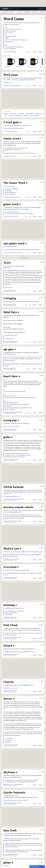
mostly (10, 608)
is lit (11, 82)
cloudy (27, 78)
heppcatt (12, 197)
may (9, 24)
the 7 (6, 575)
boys (9, 194)
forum (11, 125)
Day (26, 516)
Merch (41, 51)
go (6, 128)
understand (7, 570)
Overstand (5, 577)
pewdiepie (22, 148)
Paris (22, 780)
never (11, 194)
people (23, 391)
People (8, 214)
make (27, 649)
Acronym (5, 266)
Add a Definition (34, 12)
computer (7, 384)
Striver (4, 744)
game (12, 41)
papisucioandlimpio (12, 85)
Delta (4, 775)
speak (8, 246)
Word (6, 82)
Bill (5, 364)
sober (12, 630)
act (6, 301)
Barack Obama (8, 740)
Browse (11, 12)
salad (6, 327)
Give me (6, 800)
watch (14, 354)
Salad (6, 338)
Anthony (6, 732)
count (29, 125)
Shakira (27, 554)
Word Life (25, 115)
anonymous (9, 654)
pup (15, 426)
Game (8, 82)
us (17, 652)
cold (18, 329)
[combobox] (25, 9)
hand (18, 80)
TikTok (4, 490)
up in (14, 335)
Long (15, 266)
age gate (5, 368)
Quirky (4, 795)
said (13, 338)
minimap (4, 617)
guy (21, 714)
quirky (27, 797)
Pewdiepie (7, 150)
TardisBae (9, 690)
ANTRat (10, 131)
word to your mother (34, 115)
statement (17, 570)
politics (35, 727)
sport (23, 839)
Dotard (4, 654)
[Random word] (37, 8)
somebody (13, 209)
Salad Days (5, 341)
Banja (9, 368)
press (12, 442)
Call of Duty (23, 209)
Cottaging (5, 304)
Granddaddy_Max (14, 252)
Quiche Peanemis (6, 803)
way (41, 78)
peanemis (15, 800)
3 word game (13, 113)
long (17, 649)
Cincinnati (10, 845)
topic (12, 570)
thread (5, 125)
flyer (29, 775)
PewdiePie (7, 249)
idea (35, 573)
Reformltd (11, 559)
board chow (5, 412)
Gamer (4, 246)
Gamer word (21, 113)
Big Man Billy (11, 216)
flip (30, 685)
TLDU (4, 290)
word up (11, 115)
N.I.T (9, 51)
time (38, 249)
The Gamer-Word (29, 113)
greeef (9, 304)
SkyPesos (5, 784)
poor (10, 777)
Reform (18, 552)
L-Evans (7, 290)
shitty (5, 866)
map (5, 608)
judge (20, 143)
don (16, 782)
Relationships (27, 12)
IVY (28, 732)
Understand (22, 266)
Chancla (4, 690)
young (13, 426)
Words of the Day (5, 12)
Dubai (21, 554)
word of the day (18, 115)
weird (25, 492)
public (34, 301)
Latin (20, 685)
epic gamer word (39, 113)
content (31, 352)
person (8, 423)
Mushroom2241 (13, 803)
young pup (5, 429)
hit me (10, 688)
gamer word (5, 216)
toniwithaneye (11, 637)
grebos (22, 457)
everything (21, 608)
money (34, 633)
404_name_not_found (12, 784)
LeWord (9, 617)
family (8, 512)
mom (7, 688)
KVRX (14, 521)
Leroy (6, 573)
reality (39, 630)
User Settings (42, 12)
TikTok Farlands (6, 499)
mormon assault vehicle (7, 521)
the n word (12, 186)
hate (9, 843)
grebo (4, 459)
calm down (31, 652)
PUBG (31, 249)
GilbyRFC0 (10, 341)
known (6, 186)
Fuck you (40, 364)
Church (20, 516)
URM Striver (9, 744)
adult (15, 423)
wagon (16, 510)
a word (16, 142)
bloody (19, 457)
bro (19, 496)
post (14, 128)
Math (32, 276)
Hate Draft (5, 854)
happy (17, 633)
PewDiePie (7, 189)
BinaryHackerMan (12, 412)
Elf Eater (10, 577)
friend (26, 148)
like (9, 31)
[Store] (40, 9)
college (32, 702)
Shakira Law (5, 559)
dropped (34, 445)
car (7, 866)
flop (32, 685)
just (10, 426)
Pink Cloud (5, 637)
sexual (18, 301)
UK (7, 442)
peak (36, 797)
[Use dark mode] (43, 9)
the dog (9, 429)
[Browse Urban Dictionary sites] (6, 8)
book (12, 780)
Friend (6, 611)
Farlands (16, 496)
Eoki (10, 156)
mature (5, 354)
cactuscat (8, 459)
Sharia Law (11, 552)
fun (19, 725)
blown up (21, 652)
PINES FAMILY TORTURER (14, 499)
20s (28, 423)
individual (9, 649)
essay (30, 270)
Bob (5, 397)
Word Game (5, 51)
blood (21, 329)
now (17, 457)
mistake (40, 552)
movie (22, 800)
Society (20, 12)
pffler (9, 854)
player (9, 833)
